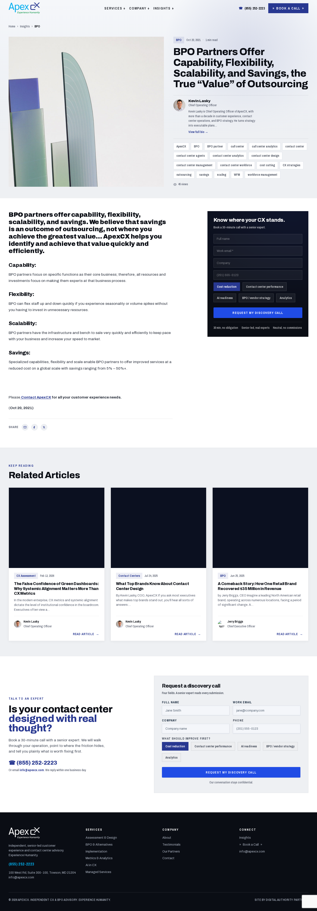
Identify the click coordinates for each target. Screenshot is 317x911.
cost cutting (267, 165)
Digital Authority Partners (287, 900)
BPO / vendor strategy (256, 298)
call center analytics (265, 146)
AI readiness (225, 298)
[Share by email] (25, 427)
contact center (294, 146)
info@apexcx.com (32, 770)
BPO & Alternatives (99, 844)
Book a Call (288, 8)
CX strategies (291, 165)
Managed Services (98, 872)
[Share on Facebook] (34, 427)
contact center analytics (228, 156)
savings (204, 175)
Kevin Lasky (199, 101)
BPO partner (215, 146)
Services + (115, 8)
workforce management (262, 175)
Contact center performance (264, 287)
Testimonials (171, 844)
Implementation (96, 851)
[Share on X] (44, 427)
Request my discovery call (257, 312)
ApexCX (181, 146)
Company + (139, 8)
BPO (179, 40)
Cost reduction (227, 287)
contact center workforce (236, 165)
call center (237, 146)
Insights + (163, 8)
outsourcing (183, 175)
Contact (168, 858)
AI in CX (91, 865)
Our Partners (171, 851)
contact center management (194, 165)
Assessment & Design (101, 837)
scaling (221, 175)
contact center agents (190, 156)
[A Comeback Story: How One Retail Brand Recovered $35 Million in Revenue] (260, 564)
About (166, 837)
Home (12, 26)
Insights (25, 26)
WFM (237, 175)
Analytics (286, 298)
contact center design (265, 156)
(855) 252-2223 (252, 8)
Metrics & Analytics (99, 858)
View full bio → (198, 132)
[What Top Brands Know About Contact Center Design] (158, 564)
